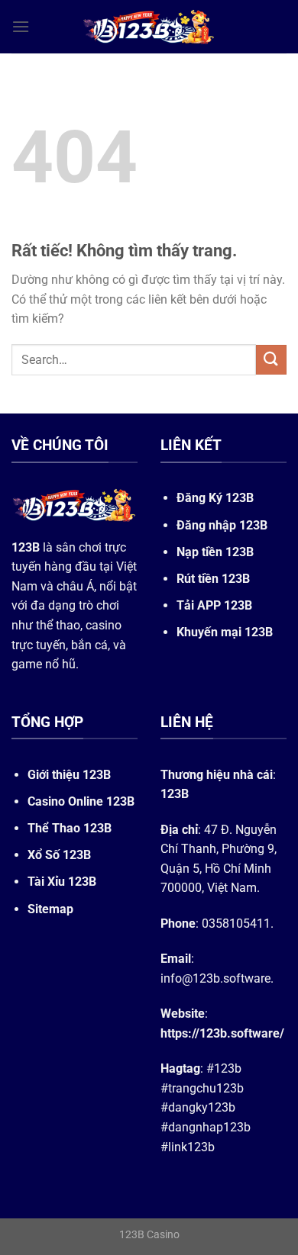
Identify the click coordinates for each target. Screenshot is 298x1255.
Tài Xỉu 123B (62, 881)
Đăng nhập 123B (222, 525)
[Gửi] (271, 360)
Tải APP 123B (214, 605)
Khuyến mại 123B (225, 632)
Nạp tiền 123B (215, 552)
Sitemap (50, 909)
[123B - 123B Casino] (149, 26)
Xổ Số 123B (59, 855)
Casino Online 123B (81, 801)
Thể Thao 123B (70, 828)
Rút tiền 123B (213, 578)
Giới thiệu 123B (69, 774)
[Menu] (20, 26)
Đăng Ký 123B (215, 498)
